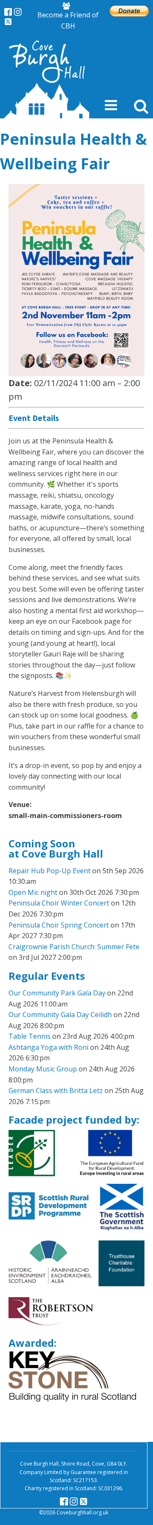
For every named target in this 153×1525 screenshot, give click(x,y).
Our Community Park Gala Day (56, 993)
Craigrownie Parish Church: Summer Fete (73, 946)
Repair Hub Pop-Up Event (49, 870)
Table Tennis (29, 1036)
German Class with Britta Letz (55, 1090)
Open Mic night (32, 892)
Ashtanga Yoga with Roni (48, 1047)
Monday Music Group (42, 1069)
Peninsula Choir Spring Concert (58, 925)
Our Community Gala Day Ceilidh (60, 1014)
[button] (68, 16)
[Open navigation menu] (111, 106)
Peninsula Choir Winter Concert (58, 903)
